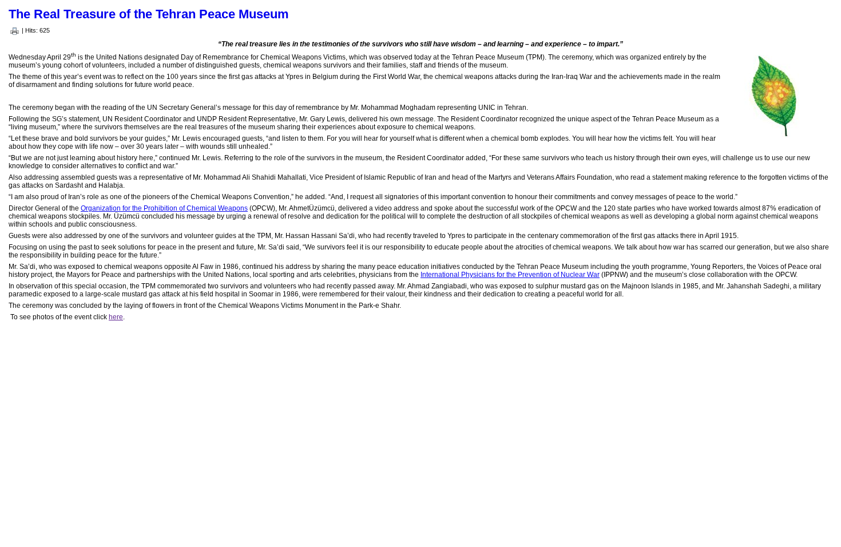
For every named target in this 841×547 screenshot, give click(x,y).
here (116, 317)
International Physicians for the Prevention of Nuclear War (510, 275)
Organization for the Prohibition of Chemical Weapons (164, 208)
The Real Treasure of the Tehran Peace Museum (149, 14)
